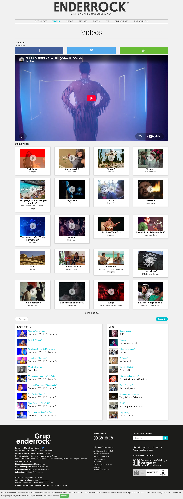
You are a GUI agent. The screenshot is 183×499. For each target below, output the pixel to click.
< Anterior (21, 319)
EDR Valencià (141, 21)
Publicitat (97, 462)
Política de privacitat (101, 470)
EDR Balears (121, 21)
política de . (51, 496)
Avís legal (97, 467)
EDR (107, 21)
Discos (69, 21)
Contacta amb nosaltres (103, 464)
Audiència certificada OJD (103, 451)
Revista (83, 21)
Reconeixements (99, 459)
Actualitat (41, 21)
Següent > (162, 319)
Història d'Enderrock (101, 456)
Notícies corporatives (101, 454)
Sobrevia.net (148, 450)
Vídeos (56, 21)
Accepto (64, 496)
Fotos (96, 21)
